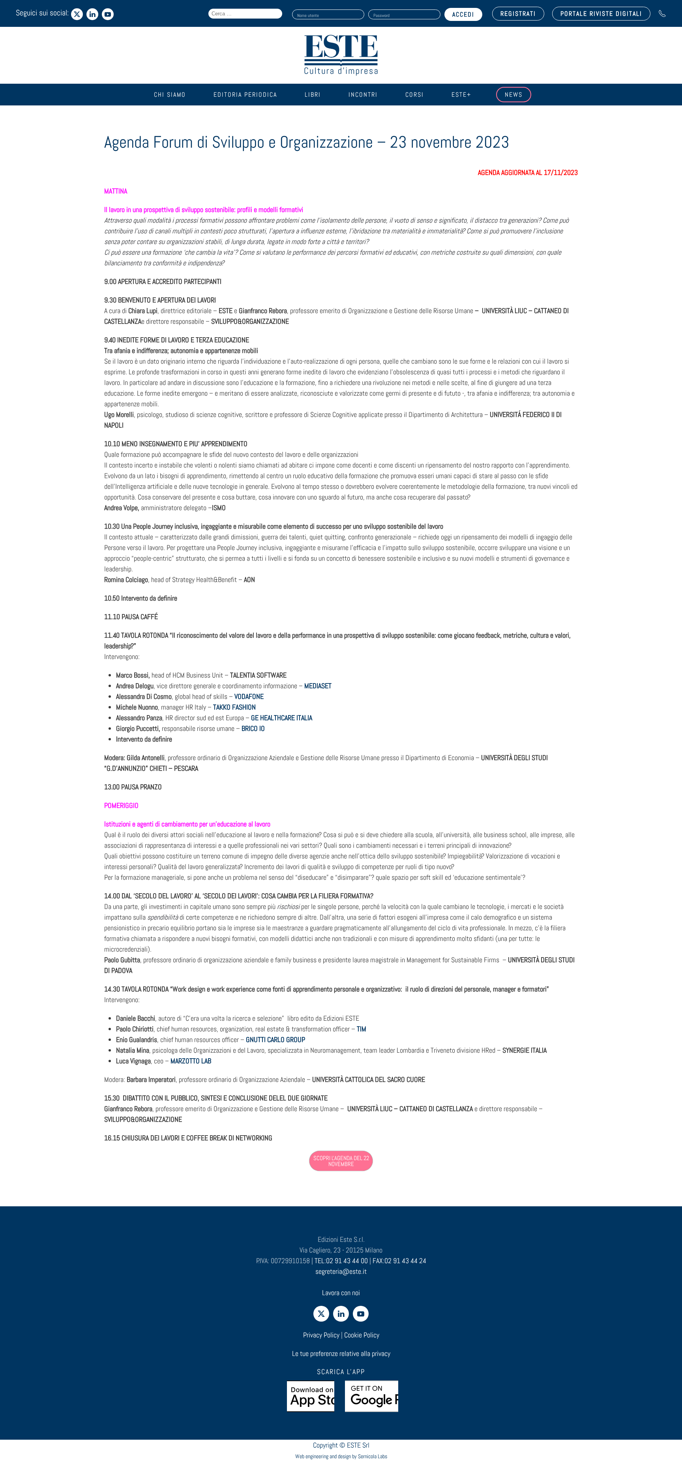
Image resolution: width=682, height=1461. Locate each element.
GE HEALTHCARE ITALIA (281, 717)
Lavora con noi (341, 1292)
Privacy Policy (321, 1334)
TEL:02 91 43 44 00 (341, 1260)
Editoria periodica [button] (245, 94)
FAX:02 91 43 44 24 (399, 1260)
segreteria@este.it (341, 1271)
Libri (313, 94)
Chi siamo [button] (170, 94)
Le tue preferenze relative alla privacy (341, 1353)
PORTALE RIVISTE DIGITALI (601, 13)
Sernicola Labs (372, 1456)
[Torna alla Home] (341, 55)
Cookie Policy (361, 1334)
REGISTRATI (518, 13)
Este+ (461, 94)
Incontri (363, 94)
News (514, 94)
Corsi (414, 94)
